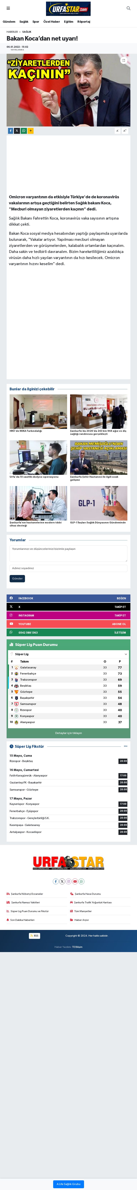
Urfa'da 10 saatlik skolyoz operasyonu (34, 477)
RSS (36, 935)
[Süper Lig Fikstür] (125, 746)
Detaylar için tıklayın (68, 733)
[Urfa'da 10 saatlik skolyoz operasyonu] (38, 457)
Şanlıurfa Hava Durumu (88, 894)
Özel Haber (51, 21)
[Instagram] (69, 881)
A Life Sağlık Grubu (68, 1184)
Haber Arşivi (82, 920)
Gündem (9, 21)
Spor (35, 21)
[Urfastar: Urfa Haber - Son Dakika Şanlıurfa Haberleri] (68, 8)
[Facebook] (56, 881)
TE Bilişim (77, 947)
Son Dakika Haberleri (22, 920)
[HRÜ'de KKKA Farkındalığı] (38, 411)
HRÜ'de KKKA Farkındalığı (26, 431)
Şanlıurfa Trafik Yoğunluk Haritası (93, 902)
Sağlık (23, 21)
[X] (62, 881)
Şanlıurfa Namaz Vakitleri (25, 902)
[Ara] (128, 8)
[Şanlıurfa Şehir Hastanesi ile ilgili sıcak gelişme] (99, 457)
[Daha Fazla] (31, 131)
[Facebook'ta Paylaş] (10, 131)
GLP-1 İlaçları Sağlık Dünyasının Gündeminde (98, 522)
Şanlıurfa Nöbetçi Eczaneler (27, 894)
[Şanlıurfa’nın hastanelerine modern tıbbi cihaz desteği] (38, 503)
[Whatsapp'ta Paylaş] (24, 131)
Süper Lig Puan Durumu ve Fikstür (30, 911)
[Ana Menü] (8, 8)
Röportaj (83, 21)
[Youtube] (75, 881)
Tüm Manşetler (83, 911)
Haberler (12, 32)
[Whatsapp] (81, 881)
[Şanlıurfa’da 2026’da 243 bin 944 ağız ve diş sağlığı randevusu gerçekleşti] (99, 411)
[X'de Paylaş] (17, 131)
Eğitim (68, 21)
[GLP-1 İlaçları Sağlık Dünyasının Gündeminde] (99, 503)
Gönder (17, 578)
